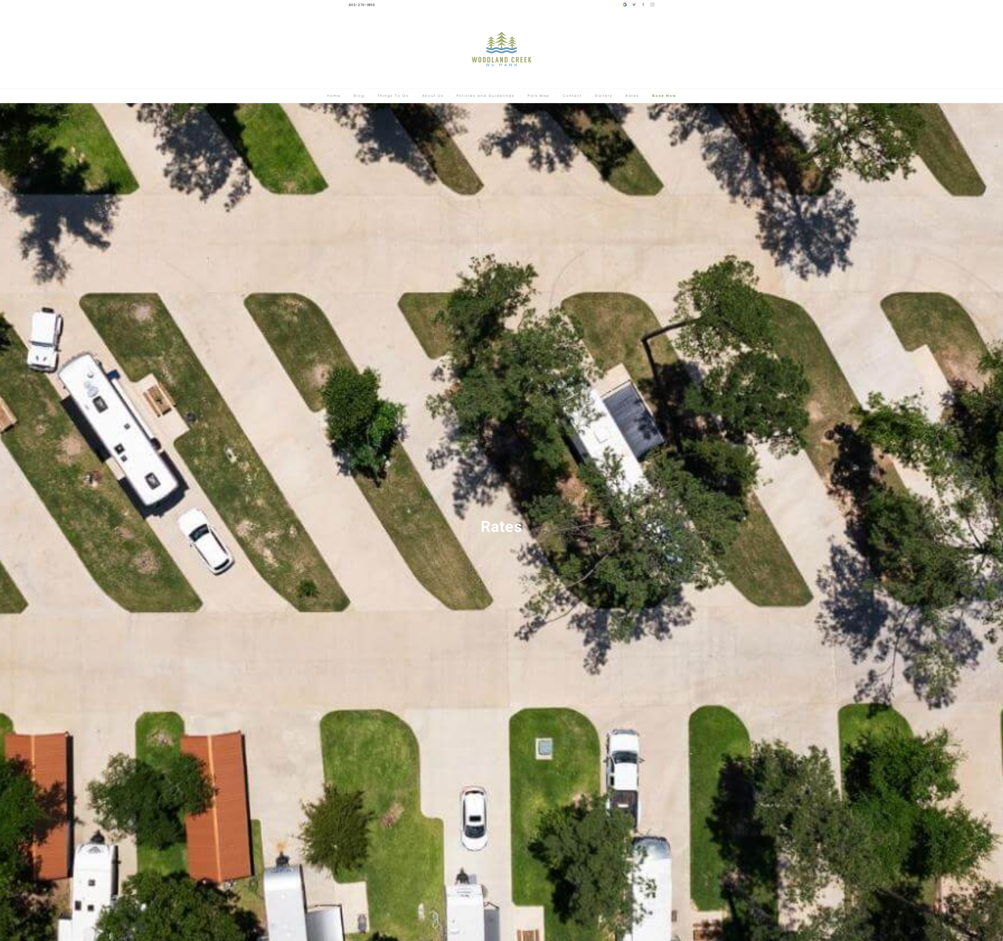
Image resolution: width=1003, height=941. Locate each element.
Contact (572, 95)
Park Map (539, 95)
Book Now (664, 95)
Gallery (604, 95)
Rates (632, 95)
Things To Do (393, 95)
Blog (359, 95)
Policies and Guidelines (486, 95)
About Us (433, 95)
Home (334, 95)
